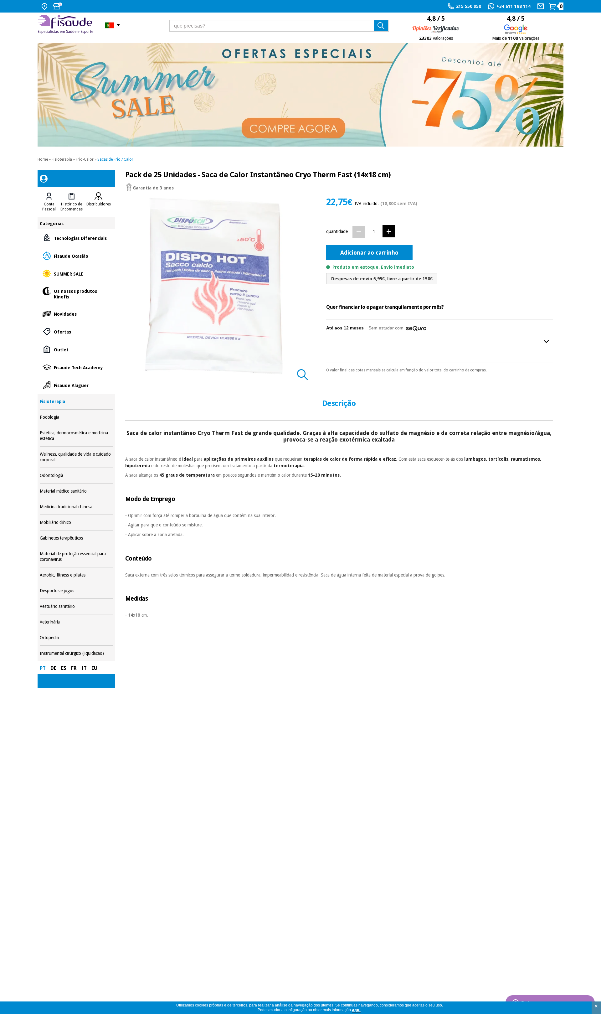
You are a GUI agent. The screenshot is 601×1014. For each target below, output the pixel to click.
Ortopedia (76, 637)
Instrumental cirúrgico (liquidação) (76, 653)
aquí (356, 1010)
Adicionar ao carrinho (369, 252)
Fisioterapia (62, 159)
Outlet (76, 349)
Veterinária (76, 622)
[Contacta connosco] (541, 6)
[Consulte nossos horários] (58, 6)
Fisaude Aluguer (76, 385)
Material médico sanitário (76, 491)
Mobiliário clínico (76, 522)
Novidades (76, 314)
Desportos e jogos (76, 590)
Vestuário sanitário (76, 606)
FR (74, 668)
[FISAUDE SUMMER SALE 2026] (300, 95)
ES (63, 668)
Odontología (76, 475)
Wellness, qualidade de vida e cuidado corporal (76, 457)
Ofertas (76, 331)
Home (43, 159)
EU (94, 668)
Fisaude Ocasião (76, 256)
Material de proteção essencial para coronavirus (76, 556)
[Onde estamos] (45, 6)
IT (84, 668)
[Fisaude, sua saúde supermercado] (66, 25)
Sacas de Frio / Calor (115, 159)
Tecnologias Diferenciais (76, 238)
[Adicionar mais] (389, 231)
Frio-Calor (85, 159)
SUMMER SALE (76, 273)
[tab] (49, 202)
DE (53, 668)
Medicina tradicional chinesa (76, 507)
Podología (76, 417)
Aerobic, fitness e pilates (76, 575)
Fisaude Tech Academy (76, 367)
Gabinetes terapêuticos (76, 538)
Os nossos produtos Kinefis (76, 293)
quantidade (337, 231)
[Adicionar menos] (358, 232)
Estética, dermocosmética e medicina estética (76, 435)
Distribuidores (98, 204)
